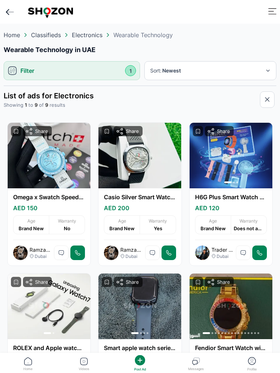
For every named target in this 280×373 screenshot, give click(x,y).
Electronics (87, 35)
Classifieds (46, 35)
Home (12, 35)
